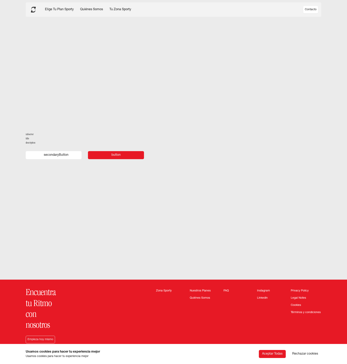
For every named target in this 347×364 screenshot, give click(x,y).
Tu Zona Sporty (120, 9)
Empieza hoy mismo (40, 339)
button (116, 155)
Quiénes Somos (91, 9)
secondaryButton (56, 155)
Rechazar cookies (305, 354)
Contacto (310, 9)
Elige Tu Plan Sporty (59, 9)
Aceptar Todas (272, 354)
